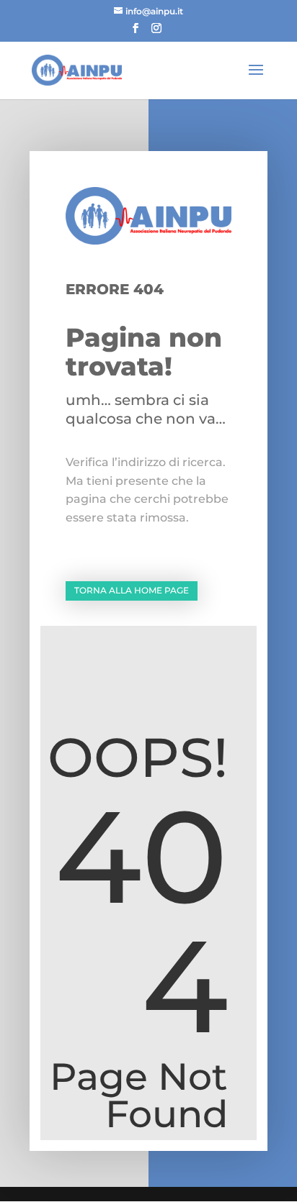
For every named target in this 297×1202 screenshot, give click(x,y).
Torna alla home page (131, 590)
